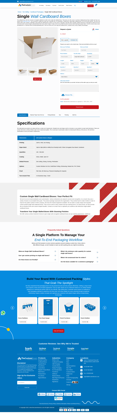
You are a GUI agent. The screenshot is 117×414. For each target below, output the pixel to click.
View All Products (58, 331)
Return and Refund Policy (73, 403)
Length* (62, 60)
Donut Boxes (41, 365)
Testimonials (69, 373)
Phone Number (63, 53)
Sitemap (68, 384)
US (81, 1)
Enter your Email (84, 47)
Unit (91, 60)
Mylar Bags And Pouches (58, 377)
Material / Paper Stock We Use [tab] (37, 114)
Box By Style (61, 5)
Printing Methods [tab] (51, 114)
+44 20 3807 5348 (96, 1)
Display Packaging (56, 367)
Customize (22, 321)
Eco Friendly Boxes (57, 369)
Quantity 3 (89, 67)
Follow (42, 394)
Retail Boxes (55, 379)
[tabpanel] (79, 76)
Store (67, 361)
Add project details (65, 80)
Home (19, 12)
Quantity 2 (76, 67)
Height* (82, 60)
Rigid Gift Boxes (42, 377)
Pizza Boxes (41, 375)
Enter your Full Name (65, 47)
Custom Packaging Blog (72, 377)
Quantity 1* (62, 67)
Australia (86, 1)
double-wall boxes (26, 21)
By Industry (48, 5)
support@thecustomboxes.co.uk (26, 1)
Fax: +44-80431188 (88, 373)
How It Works (69, 369)
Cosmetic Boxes (56, 365)
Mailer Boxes (41, 371)
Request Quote (79, 107)
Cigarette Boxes (42, 364)
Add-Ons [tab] (74, 114)
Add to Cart (37, 79)
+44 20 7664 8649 (88, 370)
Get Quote (90, 5)
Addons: (62, 73)
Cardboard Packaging (36, 12)
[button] (12, 308)
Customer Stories (70, 371)
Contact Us (69, 382)
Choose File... (69, 95)
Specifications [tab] (22, 115)
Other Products (69, 5)
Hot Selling (41, 5)
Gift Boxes (54, 373)
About (67, 364)
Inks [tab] (60, 114)
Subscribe (27, 387)
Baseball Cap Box (42, 360)
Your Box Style (77, 53)
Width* (71, 60)
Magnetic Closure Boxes (44, 369)
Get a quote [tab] (64, 40)
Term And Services (43, 403)
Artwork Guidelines (70, 365)
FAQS (67, 375)
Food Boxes (55, 371)
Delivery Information (61, 403)
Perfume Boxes (42, 373)
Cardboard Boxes (42, 361)
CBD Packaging (56, 364)
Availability (89, 53)
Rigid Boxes (55, 381)
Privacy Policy (52, 403)
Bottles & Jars (55, 360)
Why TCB (68, 367)
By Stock (54, 5)
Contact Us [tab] (74, 40)
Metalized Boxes (56, 375)
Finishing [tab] (67, 114)
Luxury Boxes (41, 367)
